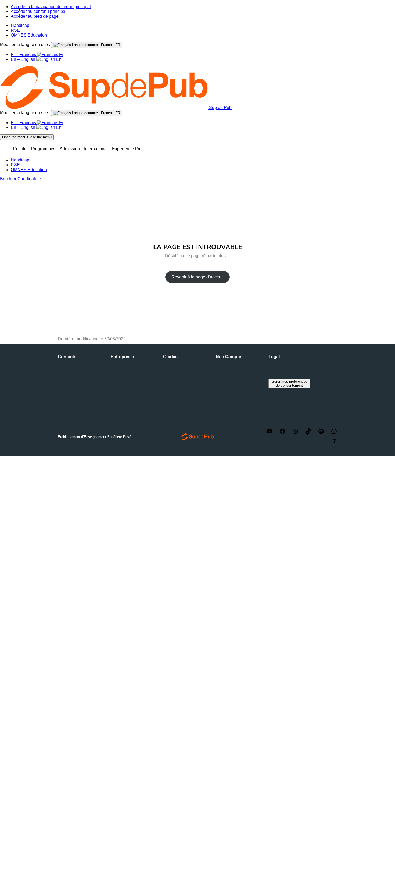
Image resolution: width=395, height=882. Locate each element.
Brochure (8, 179)
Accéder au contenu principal (38, 11)
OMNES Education (29, 35)
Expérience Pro (127, 148)
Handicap (20, 25)
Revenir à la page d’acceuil (197, 277)
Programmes (43, 148)
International (96, 148)
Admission (70, 148)
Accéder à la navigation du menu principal (51, 6)
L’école (20, 148)
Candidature (29, 179)
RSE (15, 30)
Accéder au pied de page (35, 16)
